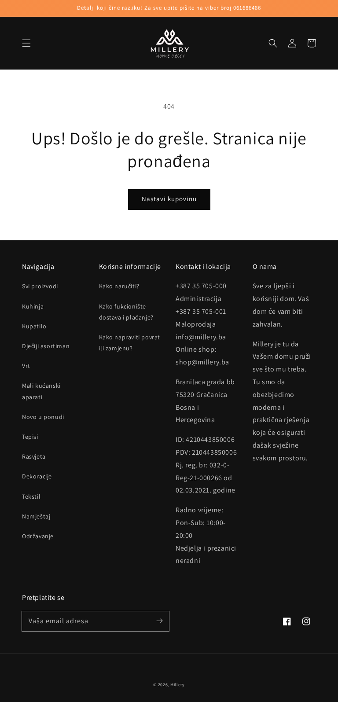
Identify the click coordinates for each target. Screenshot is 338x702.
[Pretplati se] (159, 621)
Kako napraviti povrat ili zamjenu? (130, 342)
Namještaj (36, 516)
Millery (177, 684)
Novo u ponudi (43, 417)
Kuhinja (33, 306)
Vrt (26, 366)
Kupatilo (34, 326)
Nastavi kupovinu (169, 199)
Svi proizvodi (40, 286)
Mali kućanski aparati (41, 391)
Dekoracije (37, 476)
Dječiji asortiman (46, 346)
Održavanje (38, 536)
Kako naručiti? (119, 286)
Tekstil (31, 496)
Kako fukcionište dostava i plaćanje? (126, 311)
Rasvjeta (34, 456)
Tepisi (30, 437)
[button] (26, 43)
